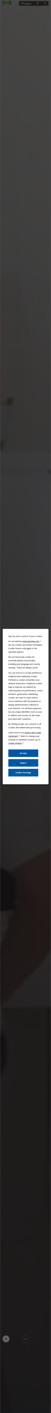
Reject (23, 762)
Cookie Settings (23, 772)
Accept (23, 753)
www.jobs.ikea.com (30, 641)
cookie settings (15, 743)
